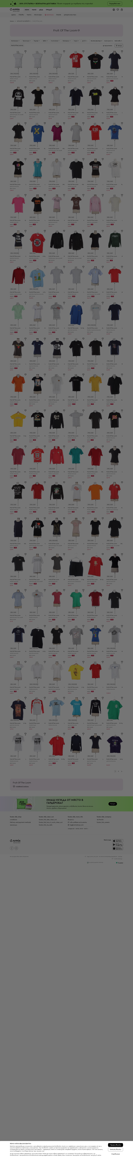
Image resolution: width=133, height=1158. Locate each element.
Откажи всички (115, 1149)
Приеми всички (115, 1145)
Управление (115, 1154)
